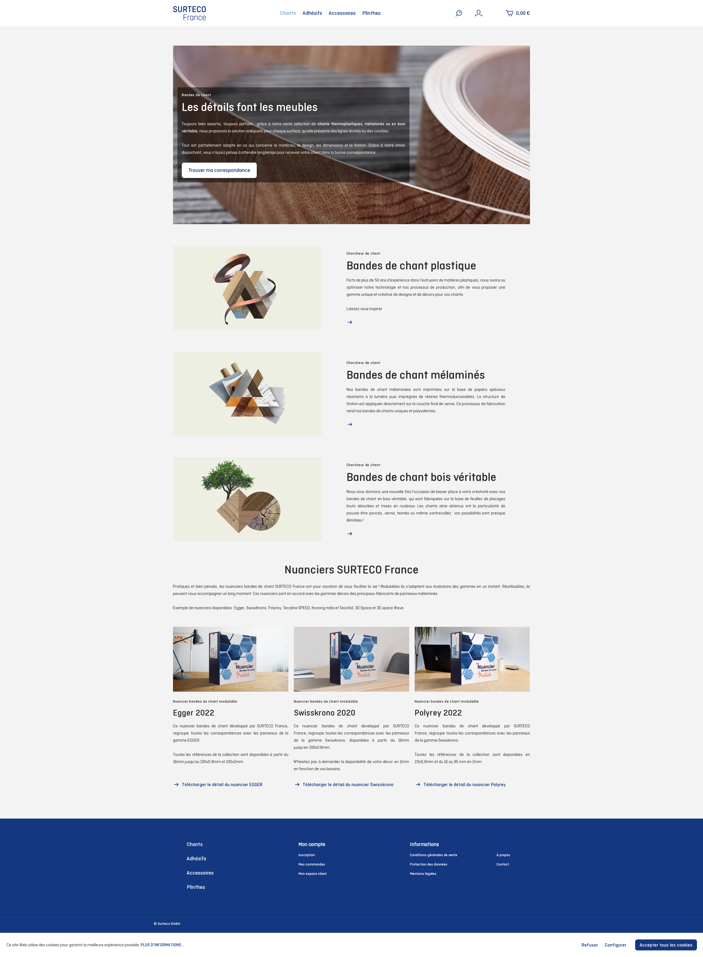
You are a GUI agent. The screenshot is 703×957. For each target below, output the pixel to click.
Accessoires (200, 873)
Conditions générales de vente (433, 855)
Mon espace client (313, 874)
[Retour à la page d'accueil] (189, 13)
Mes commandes (312, 864)
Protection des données (428, 864)
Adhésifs (196, 858)
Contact (502, 864)
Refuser (590, 945)
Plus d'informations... (162, 944)
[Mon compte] (478, 13)
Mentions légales (423, 874)
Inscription (307, 855)
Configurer (615, 945)
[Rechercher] (458, 13)
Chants (195, 844)
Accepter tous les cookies (666, 945)
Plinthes (196, 887)
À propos (503, 855)
